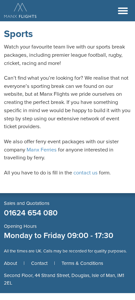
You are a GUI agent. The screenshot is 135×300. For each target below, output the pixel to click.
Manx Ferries (42, 150)
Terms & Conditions (82, 263)
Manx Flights (20, 11)
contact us (85, 173)
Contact (39, 263)
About (10, 263)
